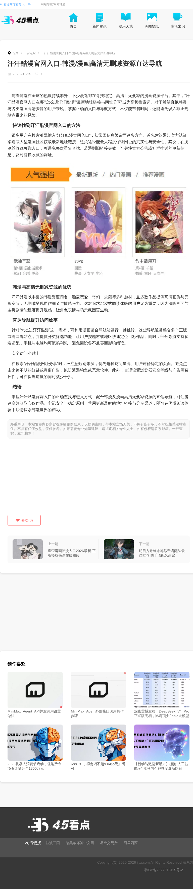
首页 (15, 53)
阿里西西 (131, 843)
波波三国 (53, 843)
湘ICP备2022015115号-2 (163, 870)
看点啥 (31, 53)
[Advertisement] (99, 480)
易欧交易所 (109, 843)
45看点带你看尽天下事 (15, 4)
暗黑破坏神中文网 (80, 843)
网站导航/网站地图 (53, 4)
